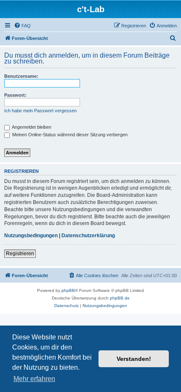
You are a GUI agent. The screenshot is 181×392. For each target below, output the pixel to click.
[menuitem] (22, 26)
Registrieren (20, 254)
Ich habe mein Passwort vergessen (40, 110)
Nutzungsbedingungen (31, 235)
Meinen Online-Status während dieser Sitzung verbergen (69, 134)
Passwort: (15, 95)
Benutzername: (21, 76)
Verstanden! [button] (134, 358)
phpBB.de (120, 298)
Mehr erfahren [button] (34, 378)
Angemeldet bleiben (31, 127)
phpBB (68, 290)
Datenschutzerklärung (88, 235)
